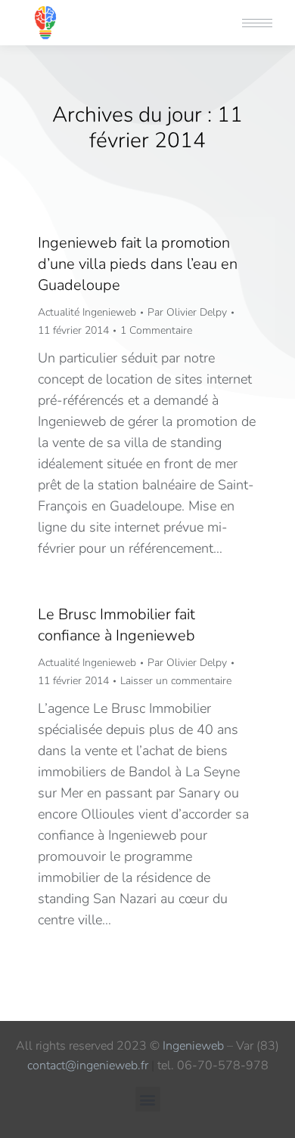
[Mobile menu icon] (257, 23)
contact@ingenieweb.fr (87, 1065)
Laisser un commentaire (175, 681)
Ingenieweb (193, 1046)
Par (187, 312)
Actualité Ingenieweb (87, 312)
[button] (69, 13)
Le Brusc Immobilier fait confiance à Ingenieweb (116, 625)
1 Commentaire (156, 330)
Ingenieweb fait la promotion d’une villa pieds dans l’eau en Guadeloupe (138, 264)
